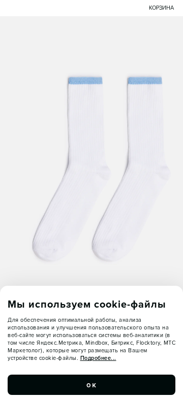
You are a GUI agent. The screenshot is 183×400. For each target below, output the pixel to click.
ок (91, 384)
